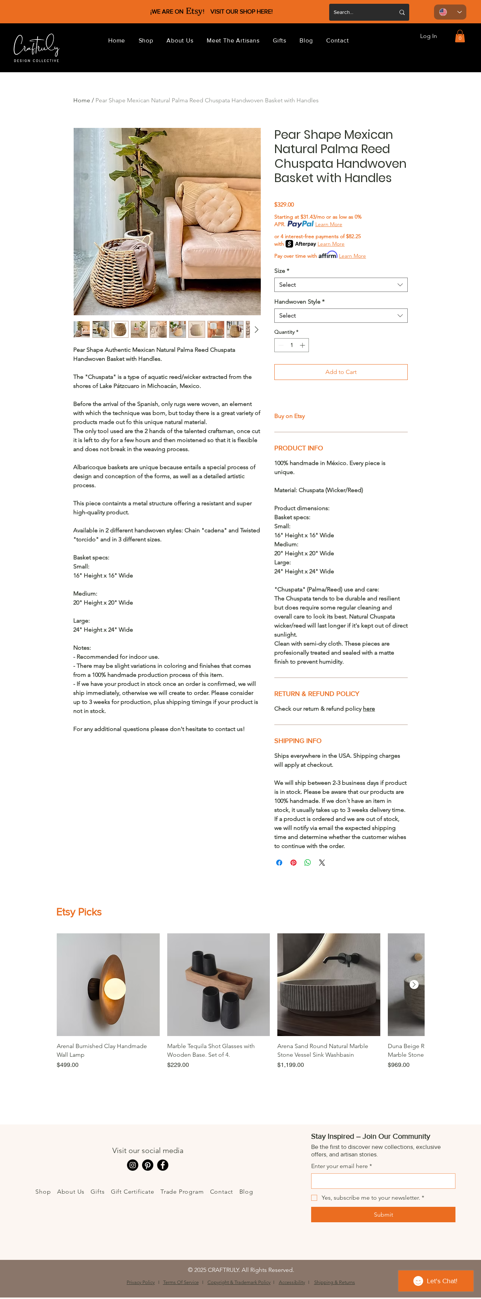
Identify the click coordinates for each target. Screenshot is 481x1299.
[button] (146, 40)
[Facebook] (162, 1165)
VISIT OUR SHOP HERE (240, 11)
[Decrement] (280, 345)
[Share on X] (322, 862)
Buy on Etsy (289, 415)
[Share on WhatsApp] (307, 862)
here (369, 708)
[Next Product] (414, 984)
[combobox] (341, 285)
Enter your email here (341, 1166)
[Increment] (303, 345)
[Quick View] (108, 984)
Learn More (328, 224)
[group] (240, 1015)
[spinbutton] (291, 345)
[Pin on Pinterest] (293, 862)
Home (81, 100)
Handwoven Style (299, 301)
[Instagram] (132, 1165)
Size (281, 270)
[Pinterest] (147, 1165)
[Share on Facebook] (279, 862)
